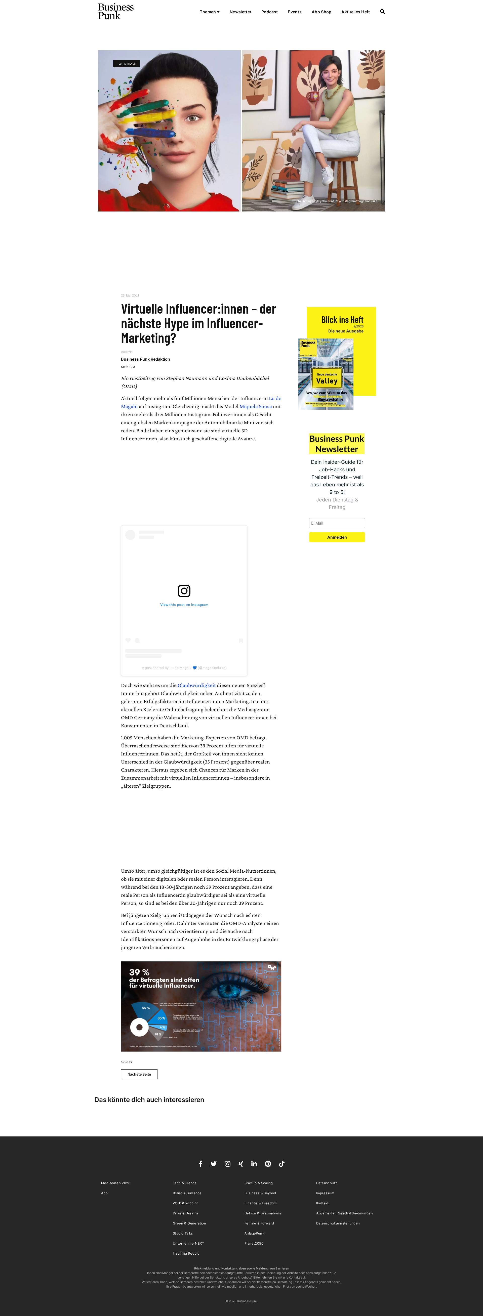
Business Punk (116, 11)
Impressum (325, 1193)
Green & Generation (189, 1223)
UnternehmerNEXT (188, 1243)
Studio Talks (183, 1233)
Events (295, 11)
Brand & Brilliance (187, 1193)
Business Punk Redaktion (145, 359)
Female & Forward (259, 1223)
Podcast (269, 11)
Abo (104, 1193)
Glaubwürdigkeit (197, 685)
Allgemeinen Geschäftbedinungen (344, 1213)
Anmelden (337, 537)
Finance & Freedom (261, 1203)
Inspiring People (186, 1253)
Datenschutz (326, 1183)
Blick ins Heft (342, 319)
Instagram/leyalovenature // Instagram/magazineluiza (339, 201)
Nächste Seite (139, 1074)
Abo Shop (321, 11)
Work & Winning (186, 1203)
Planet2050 (254, 1243)
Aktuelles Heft (355, 11)
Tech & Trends (126, 63)
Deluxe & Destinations (263, 1213)
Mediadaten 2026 (115, 1183)
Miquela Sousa (255, 406)
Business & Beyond (260, 1193)
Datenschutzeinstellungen (338, 1223)
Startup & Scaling (259, 1183)
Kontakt (322, 1203)
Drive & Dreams (185, 1213)
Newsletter (240, 11)
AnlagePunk (254, 1233)
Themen (208, 11)
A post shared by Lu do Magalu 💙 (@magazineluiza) (184, 668)
